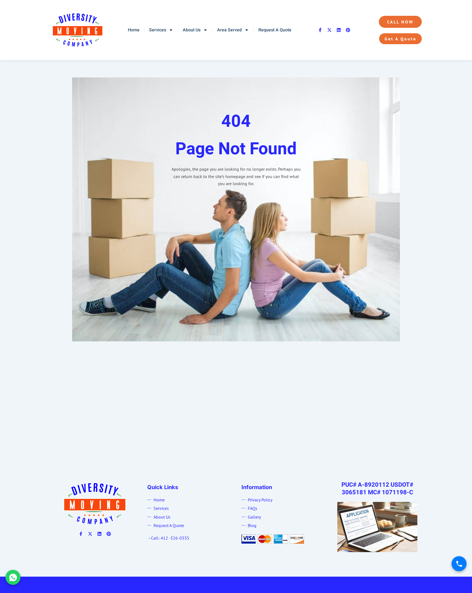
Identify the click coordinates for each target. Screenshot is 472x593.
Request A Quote (274, 30)
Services (157, 30)
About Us (191, 30)
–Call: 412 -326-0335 (168, 538)
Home (134, 30)
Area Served (229, 30)
